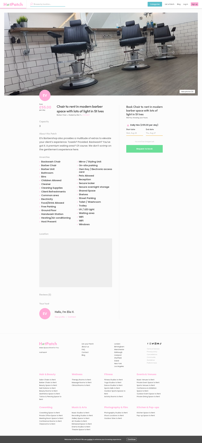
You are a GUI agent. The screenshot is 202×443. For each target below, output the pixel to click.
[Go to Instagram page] (150, 343)
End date (150, 129)
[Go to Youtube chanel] (158, 343)
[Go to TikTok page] (161, 343)
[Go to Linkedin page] (155, 343)
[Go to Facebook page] (148, 343)
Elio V (79, 115)
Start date (130, 129)
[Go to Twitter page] (153, 343)
